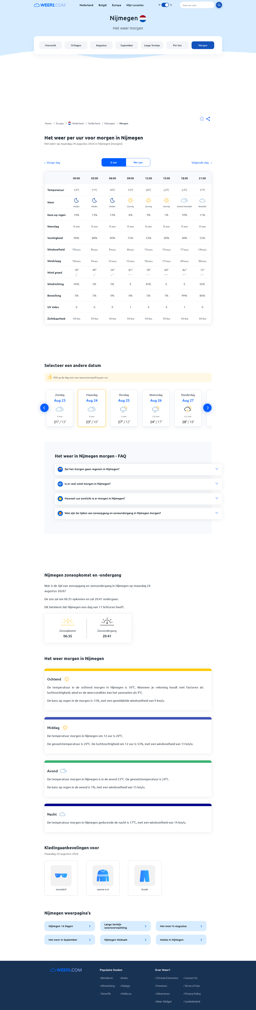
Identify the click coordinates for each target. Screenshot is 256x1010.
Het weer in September (63, 939)
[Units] (165, 5)
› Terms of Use (191, 985)
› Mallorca (125, 993)
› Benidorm (106, 977)
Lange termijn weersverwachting (115, 926)
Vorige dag (53, 162)
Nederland (86, 5)
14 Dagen (76, 45)
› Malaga (125, 985)
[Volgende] (207, 408)
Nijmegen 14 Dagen (61, 926)
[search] (219, 5)
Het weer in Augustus (173, 926)
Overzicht (50, 45)
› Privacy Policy (192, 993)
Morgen (203, 45)
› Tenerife (105, 993)
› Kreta (124, 977)
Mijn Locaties (134, 5)
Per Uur (177, 45)
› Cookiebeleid (191, 1001)
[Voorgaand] (44, 408)
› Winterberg (107, 985)
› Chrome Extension (166, 977)
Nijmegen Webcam (115, 939)
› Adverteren (162, 993)
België (103, 5)
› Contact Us (190, 977)
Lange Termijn (152, 45)
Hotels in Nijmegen (172, 939)
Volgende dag (200, 162)
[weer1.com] (49, 5)
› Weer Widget (163, 1001)
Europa (116, 5)
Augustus (101, 45)
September (127, 45)
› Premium (161, 985)
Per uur (138, 162)
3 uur (113, 162)
